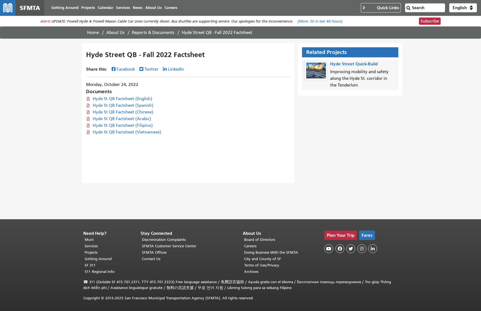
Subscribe (430, 21)
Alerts (45, 21)
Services (91, 246)
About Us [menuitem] (153, 7)
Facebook (126, 69)
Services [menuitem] (123, 7)
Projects (91, 252)
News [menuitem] (138, 7)
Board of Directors (259, 239)
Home (93, 32)
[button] (463, 7)
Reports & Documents (153, 32)
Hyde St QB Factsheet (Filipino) (123, 125)
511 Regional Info (99, 271)
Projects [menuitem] (88, 7)
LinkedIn (176, 69)
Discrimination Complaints (164, 239)
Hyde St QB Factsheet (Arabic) (122, 118)
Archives (251, 271)
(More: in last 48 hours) (320, 21)
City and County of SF (262, 258)
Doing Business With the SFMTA (271, 252)
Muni (89, 239)
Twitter (151, 69)
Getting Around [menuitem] (64, 7)
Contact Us (151, 258)
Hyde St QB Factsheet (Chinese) (123, 112)
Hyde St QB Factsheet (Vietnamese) (127, 132)
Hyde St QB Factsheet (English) (122, 98)
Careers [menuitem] (171, 7)
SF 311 (90, 265)
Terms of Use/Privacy (261, 265)
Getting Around (98, 258)
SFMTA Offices (154, 252)
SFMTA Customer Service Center (169, 246)
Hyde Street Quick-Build (354, 63)
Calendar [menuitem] (105, 7)
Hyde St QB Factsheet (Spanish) (123, 105)
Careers (250, 246)
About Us (115, 32)
